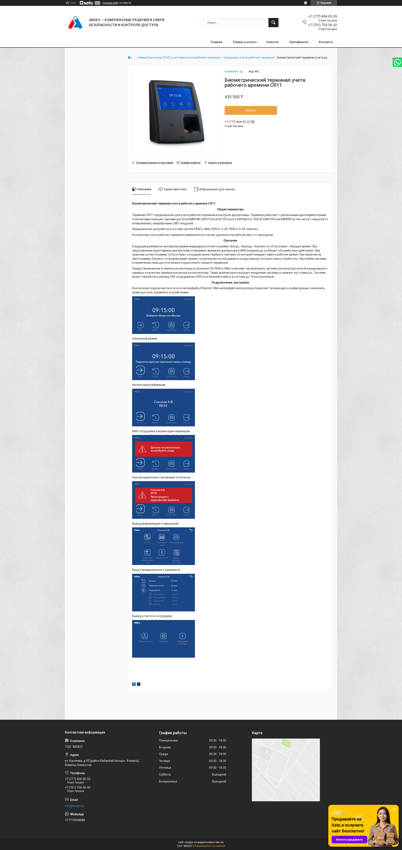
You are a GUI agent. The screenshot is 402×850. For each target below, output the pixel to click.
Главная (216, 42)
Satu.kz (219, 842)
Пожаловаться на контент (209, 846)
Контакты (326, 42)
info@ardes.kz (74, 806)
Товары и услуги (244, 42)
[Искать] (273, 22)
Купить (251, 110)
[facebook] (134, 684)
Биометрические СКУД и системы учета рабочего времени (179, 57)
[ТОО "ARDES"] (75, 22)
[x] (138, 684)
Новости (272, 42)
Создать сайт (110, 2)
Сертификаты (298, 42)
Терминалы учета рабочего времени (248, 57)
